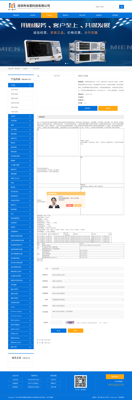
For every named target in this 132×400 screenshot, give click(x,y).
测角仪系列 (14, 298)
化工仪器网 (49, 397)
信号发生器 (14, 191)
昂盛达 (13, 227)
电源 (12, 125)
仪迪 (12, 183)
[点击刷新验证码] (70, 322)
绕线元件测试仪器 (16, 280)
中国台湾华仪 (15, 200)
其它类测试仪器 (16, 267)
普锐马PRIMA (15, 338)
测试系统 (14, 134)
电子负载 (14, 129)
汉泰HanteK (14, 333)
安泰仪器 (14, 151)
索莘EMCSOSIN (16, 342)
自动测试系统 (15, 258)
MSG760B (47, 340)
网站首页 (16, 15)
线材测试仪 (14, 196)
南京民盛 (14, 209)
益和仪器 (14, 147)
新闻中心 (66, 15)
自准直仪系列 (15, 302)
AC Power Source (16, 316)
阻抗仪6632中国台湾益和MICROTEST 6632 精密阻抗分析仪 (35, 387)
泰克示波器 (14, 89)
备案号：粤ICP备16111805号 (100, 397)
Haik (12, 214)
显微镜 (13, 160)
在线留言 (99, 15)
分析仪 (13, 116)
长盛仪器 (14, 222)
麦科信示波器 (15, 103)
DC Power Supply (16, 311)
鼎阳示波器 (14, 98)
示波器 (13, 85)
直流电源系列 (15, 218)
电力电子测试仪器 (16, 262)
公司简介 (33, 15)
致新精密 (14, 174)
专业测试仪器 (15, 156)
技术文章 (82, 15)
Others (13, 307)
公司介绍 (15, 379)
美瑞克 (13, 187)
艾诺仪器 (14, 120)
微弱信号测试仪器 (16, 236)
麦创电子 (14, 169)
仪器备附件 (14, 231)
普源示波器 (14, 94)
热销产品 (14, 138)
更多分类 (14, 347)
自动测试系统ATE (16, 245)
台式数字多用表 (16, 276)
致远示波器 (14, 107)
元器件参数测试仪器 (17, 240)
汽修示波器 (14, 111)
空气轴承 (14, 285)
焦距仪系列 (14, 293)
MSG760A (47, 343)
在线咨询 (108, 108)
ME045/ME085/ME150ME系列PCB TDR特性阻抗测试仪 (35, 379)
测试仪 (13, 143)
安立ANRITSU (15, 320)
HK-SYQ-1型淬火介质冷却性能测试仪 (35, 383)
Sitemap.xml (113, 397)
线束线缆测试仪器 (16, 249)
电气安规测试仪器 (16, 254)
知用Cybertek (15, 178)
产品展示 (25, 68)
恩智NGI (13, 205)
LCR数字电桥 (15, 165)
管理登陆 (121, 397)
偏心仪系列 (14, 289)
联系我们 (115, 15)
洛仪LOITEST (15, 329)
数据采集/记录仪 (16, 271)
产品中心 (49, 15)
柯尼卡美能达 (15, 325)
